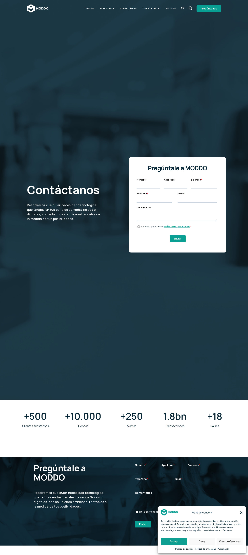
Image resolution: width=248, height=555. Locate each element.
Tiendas (89, 8)
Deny (202, 541)
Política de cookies (184, 549)
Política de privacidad (205, 549)
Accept (174, 541)
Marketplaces (128, 8)
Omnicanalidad (151, 8)
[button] (241, 512)
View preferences (230, 541)
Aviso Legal (223, 549)
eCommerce (107, 8)
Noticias (171, 8)
